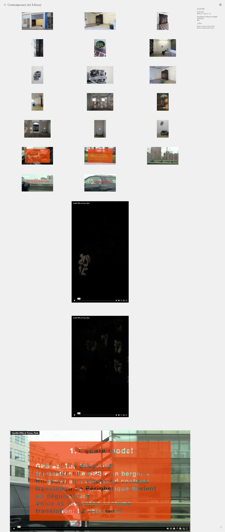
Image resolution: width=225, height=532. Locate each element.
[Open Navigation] (220, 4)
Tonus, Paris (200, 12)
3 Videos (199, 23)
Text (198, 20)
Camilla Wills (201, 9)
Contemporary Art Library (24, 5)
